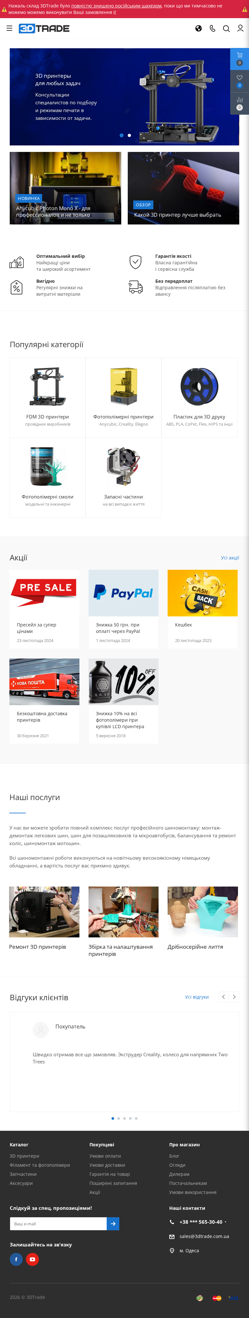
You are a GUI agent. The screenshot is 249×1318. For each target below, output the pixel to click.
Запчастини (23, 1174)
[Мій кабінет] (240, 28)
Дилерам (179, 1174)
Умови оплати (105, 1156)
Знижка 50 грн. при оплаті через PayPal (118, 628)
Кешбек (183, 625)
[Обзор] (183, 188)
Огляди (177, 1165)
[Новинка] (65, 188)
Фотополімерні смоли (48, 496)
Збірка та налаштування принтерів (121, 950)
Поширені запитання (113, 1183)
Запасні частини (123, 496)
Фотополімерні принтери (123, 416)
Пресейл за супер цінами (36, 628)
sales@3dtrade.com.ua (204, 1236)
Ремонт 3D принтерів (37, 946)
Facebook (16, 1259)
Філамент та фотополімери (40, 1165)
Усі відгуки (197, 997)
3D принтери (24, 1156)
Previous (13, 97)
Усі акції (230, 558)
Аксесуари (21, 1183)
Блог (174, 1156)
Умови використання (193, 1192)
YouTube (32, 1259)
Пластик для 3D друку (199, 416)
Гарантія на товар (109, 1174)
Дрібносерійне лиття (195, 946)
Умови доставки (107, 1165)
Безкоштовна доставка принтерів (42, 716)
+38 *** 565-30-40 (201, 1222)
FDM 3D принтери (47, 416)
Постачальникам (188, 1183)
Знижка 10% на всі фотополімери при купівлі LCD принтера (120, 719)
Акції (94, 1192)
